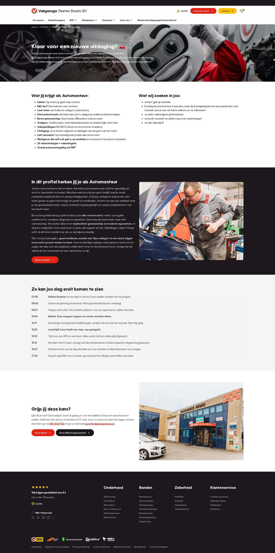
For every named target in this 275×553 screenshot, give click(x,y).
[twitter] (53, 517)
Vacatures (43, 27)
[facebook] (33, 517)
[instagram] (43, 517)
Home (34, 27)
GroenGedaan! (74, 539)
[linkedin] (48, 517)
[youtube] (38, 517)
